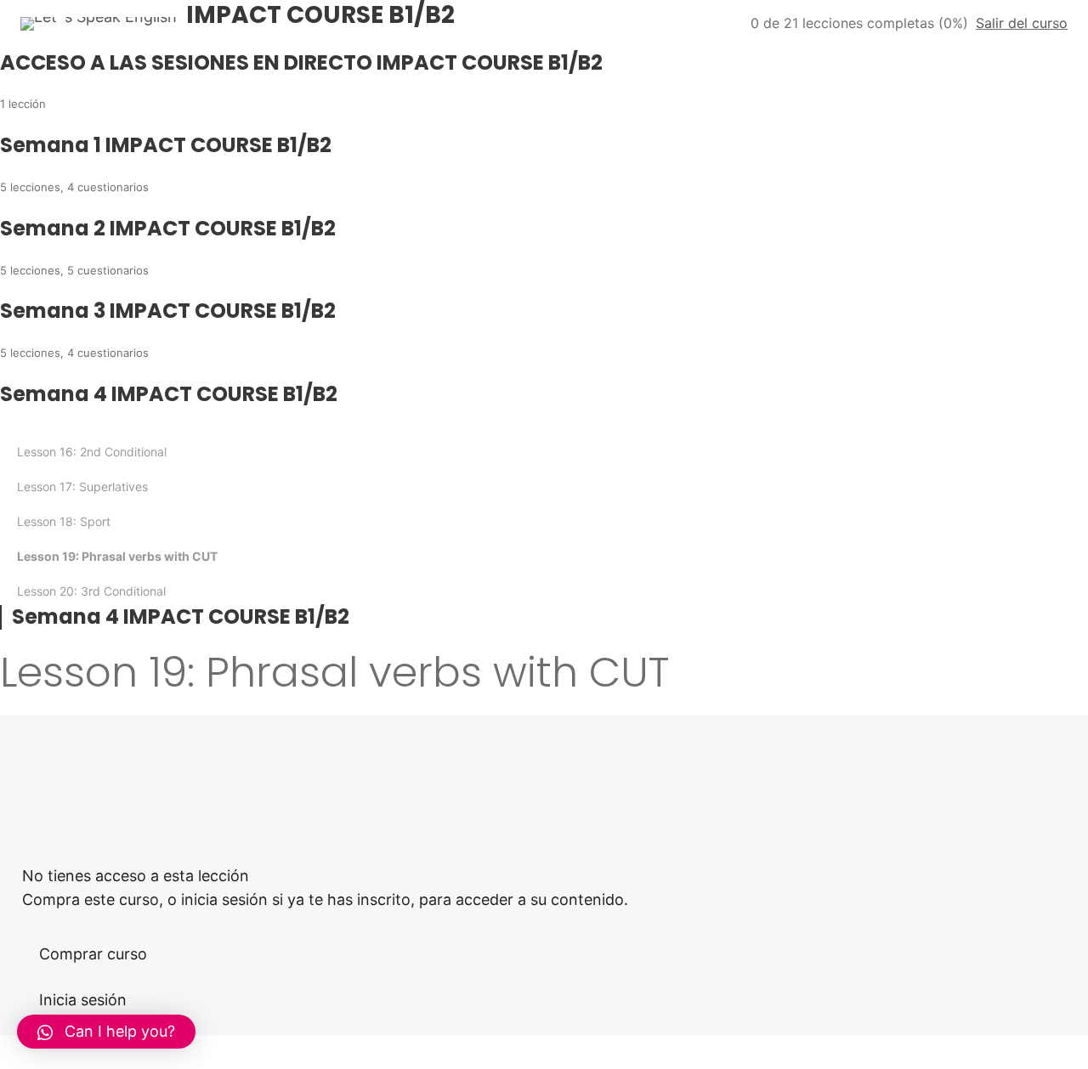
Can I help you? (120, 1031)
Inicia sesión (83, 1000)
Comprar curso (93, 954)
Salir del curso (1022, 22)
